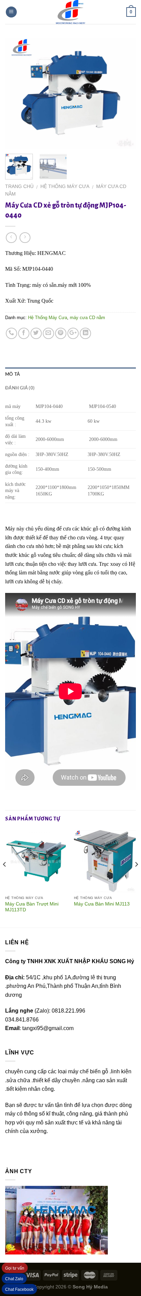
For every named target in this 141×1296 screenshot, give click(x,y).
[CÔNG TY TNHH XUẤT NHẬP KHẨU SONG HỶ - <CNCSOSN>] (70, 12)
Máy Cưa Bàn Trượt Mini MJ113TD (32, 907)
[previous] (16, 93)
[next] (124, 93)
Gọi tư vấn (14, 1268)
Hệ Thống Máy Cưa (64, 186)
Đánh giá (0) (20, 388)
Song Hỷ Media (90, 1286)
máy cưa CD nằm (87, 317)
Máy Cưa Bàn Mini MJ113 (102, 904)
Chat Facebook (19, 1289)
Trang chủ (19, 186)
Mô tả (12, 374)
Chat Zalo (14, 1278)
